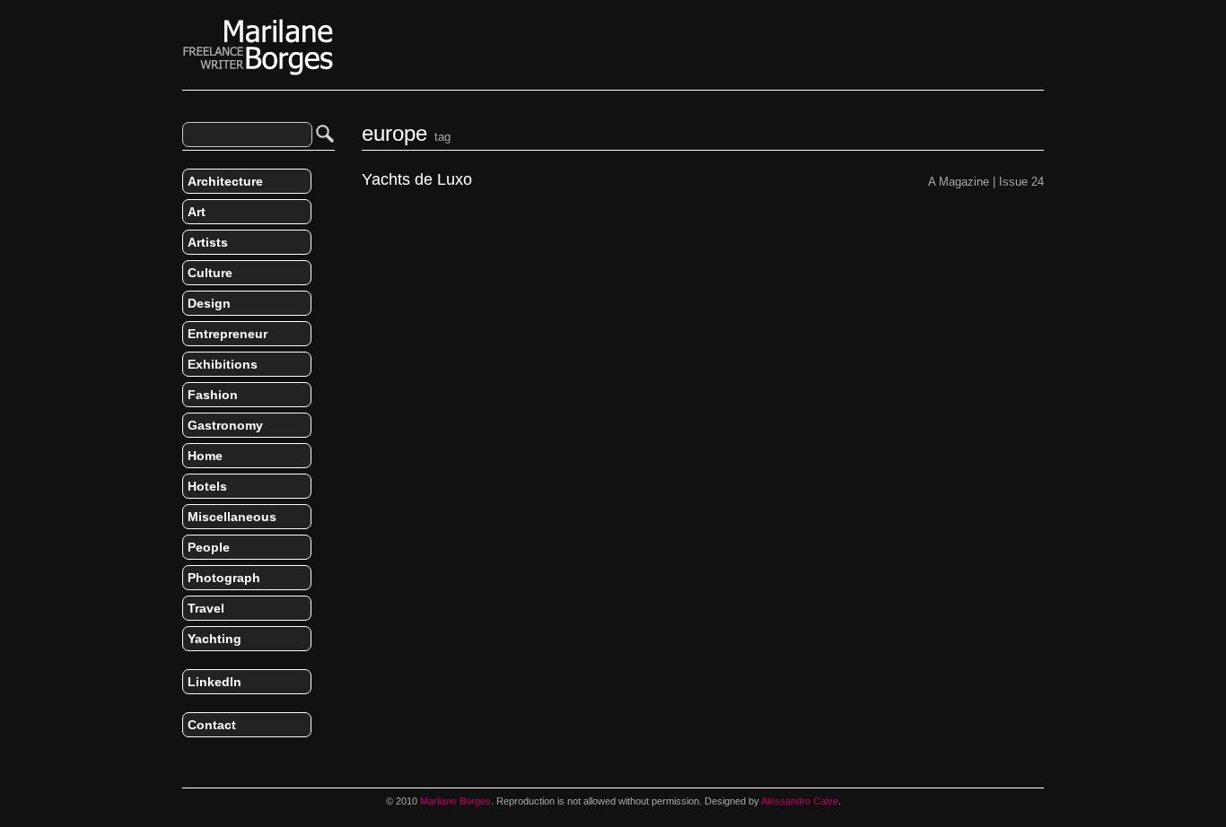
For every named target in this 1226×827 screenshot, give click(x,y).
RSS (189, 762)
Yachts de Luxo (417, 180)
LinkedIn (214, 682)
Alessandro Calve (799, 801)
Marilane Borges (258, 47)
